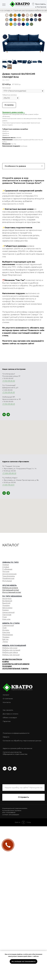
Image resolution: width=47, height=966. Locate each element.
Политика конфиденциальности (16, 733)
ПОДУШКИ (7, 666)
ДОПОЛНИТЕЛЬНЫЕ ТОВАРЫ (15, 669)
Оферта (6, 737)
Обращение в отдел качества (15, 754)
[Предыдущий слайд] (6, 43)
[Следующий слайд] (41, 43)
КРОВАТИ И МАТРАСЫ (12, 659)
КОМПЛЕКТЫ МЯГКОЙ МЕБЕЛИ (15, 664)
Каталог (6, 695)
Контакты (7, 702)
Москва (38, 11)
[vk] (4, 414)
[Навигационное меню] (3, 5)
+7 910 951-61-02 (8, 392)
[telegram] (8, 414)
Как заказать (8, 710)
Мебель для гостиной (11, 650)
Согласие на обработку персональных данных (22, 741)
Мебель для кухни (9, 648)
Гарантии (6, 721)
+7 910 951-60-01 (8, 404)
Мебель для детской (11, 655)
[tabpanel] (23, 262)
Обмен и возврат (10, 718)
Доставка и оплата (10, 714)
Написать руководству (12, 752)
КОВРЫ (5, 662)
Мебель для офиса (10, 652)
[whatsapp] (10, 770)
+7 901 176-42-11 (8, 485)
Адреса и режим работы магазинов (17, 748)
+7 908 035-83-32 (9, 473)
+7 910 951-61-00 (8, 381)
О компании (8, 699)
